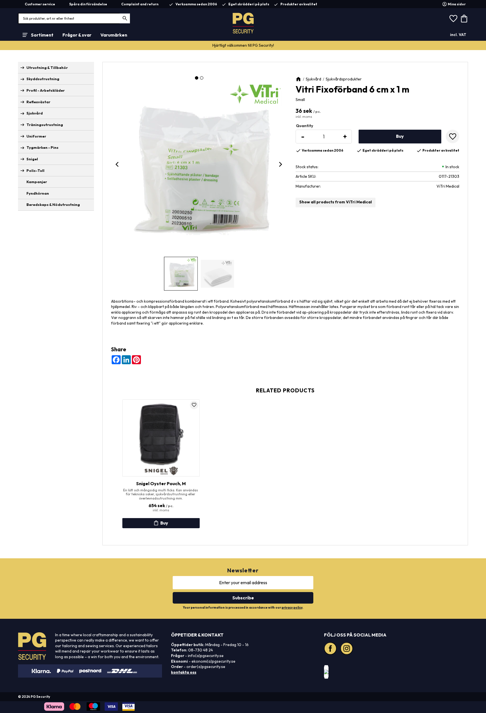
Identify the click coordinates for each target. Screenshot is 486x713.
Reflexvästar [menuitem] (38, 102)
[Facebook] (331, 649)
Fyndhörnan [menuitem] (37, 193)
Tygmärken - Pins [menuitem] (42, 147)
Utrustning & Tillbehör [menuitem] (47, 67)
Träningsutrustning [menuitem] (44, 124)
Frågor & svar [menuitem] (76, 35)
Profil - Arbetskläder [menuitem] (45, 90)
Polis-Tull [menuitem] (35, 170)
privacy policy (292, 607)
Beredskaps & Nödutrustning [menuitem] (53, 204)
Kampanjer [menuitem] (36, 181)
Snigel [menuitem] (32, 159)
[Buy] (400, 136)
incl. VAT (458, 34)
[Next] (280, 164)
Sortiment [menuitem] (42, 35)
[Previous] (118, 164)
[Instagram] (347, 649)
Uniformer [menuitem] (36, 136)
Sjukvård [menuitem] (34, 113)
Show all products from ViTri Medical (335, 201)
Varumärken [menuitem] (113, 35)
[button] (453, 18)
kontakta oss (183, 672)
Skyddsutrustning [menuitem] (42, 79)
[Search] (125, 18)
